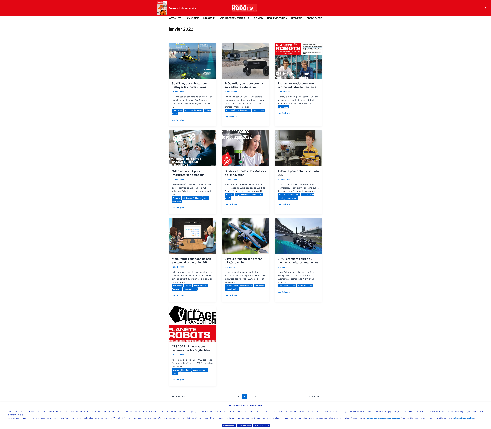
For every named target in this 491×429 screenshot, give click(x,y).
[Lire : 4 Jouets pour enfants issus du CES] (298, 148)
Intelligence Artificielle (192, 198)
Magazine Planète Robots (246, 194)
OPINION (258, 18)
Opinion (188, 286)
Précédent (179, 396)
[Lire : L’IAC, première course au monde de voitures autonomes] (298, 236)
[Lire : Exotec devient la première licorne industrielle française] (298, 60)
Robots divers (258, 110)
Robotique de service (193, 110)
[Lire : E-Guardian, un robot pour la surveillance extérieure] (245, 60)
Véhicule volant (232, 289)
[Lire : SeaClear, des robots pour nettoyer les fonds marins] (192, 60)
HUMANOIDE (192, 18)
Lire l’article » (178, 119)
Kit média (296, 18)
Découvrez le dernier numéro (182, 8)
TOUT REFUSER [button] (244, 425)
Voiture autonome (305, 286)
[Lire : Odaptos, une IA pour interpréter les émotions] (192, 148)
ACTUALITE (175, 18)
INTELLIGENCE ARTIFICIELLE (234, 18)
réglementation (243, 110)
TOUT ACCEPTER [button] (262, 425)
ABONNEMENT (314, 18)
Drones (229, 286)
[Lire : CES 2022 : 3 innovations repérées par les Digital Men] (192, 323)
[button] (485, 8)
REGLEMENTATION (277, 18)
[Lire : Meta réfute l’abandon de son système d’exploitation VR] (192, 236)
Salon (292, 286)
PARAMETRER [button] (228, 425)
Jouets (305, 194)
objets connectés (200, 370)
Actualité (176, 198)
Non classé (177, 110)
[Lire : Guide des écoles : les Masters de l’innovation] (245, 148)
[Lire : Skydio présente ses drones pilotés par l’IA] (245, 236)
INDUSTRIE (209, 18)
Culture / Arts (293, 194)
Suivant (313, 396)
